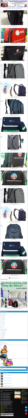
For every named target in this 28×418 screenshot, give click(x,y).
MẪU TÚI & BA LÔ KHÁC (4, 330)
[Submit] (27, 368)
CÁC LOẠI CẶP (3, 321)
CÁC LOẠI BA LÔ (3, 315)
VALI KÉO (2, 326)
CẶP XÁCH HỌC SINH (4, 314)
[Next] (27, 295)
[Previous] (0, 295)
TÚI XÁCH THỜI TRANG (4, 329)
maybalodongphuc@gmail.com (7, 394)
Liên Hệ (2, 341)
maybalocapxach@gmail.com (6, 396)
